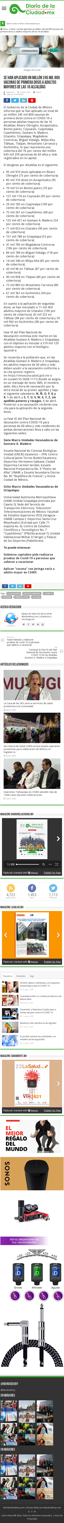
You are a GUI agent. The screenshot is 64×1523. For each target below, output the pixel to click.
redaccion (10, 92)
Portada (7, 597)
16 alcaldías (14, 594)
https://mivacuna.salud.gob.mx (28, 375)
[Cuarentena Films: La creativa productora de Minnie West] (10, 1000)
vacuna (36, 597)
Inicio (5, 29)
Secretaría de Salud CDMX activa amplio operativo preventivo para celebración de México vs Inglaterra (32, 749)
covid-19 (49, 594)
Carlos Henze (7, 1515)
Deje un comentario (15, 94)
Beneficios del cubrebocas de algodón (38, 1023)
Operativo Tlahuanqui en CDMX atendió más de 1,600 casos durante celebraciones (30, 793)
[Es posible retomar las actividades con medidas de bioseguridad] (10, 1040)
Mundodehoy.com (16, 1507)
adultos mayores (32, 594)
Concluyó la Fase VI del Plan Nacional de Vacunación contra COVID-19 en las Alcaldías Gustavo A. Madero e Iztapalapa (41, 652)
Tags (32, 976)
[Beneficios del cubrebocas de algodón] (10, 1027)
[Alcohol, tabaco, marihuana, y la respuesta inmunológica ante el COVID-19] (10, 987)
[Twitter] (34, 1512)
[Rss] (29, 1512)
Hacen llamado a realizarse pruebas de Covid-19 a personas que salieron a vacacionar (23, 641)
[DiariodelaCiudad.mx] (32, 9)
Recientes (21, 976)
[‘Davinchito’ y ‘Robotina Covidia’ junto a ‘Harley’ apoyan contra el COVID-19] (10, 1013)
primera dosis (22, 597)
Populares (7, 976)
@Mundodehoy (9, 1384)
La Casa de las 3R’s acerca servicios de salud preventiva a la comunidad (28, 705)
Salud (12, 29)
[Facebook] (32, 1512)
